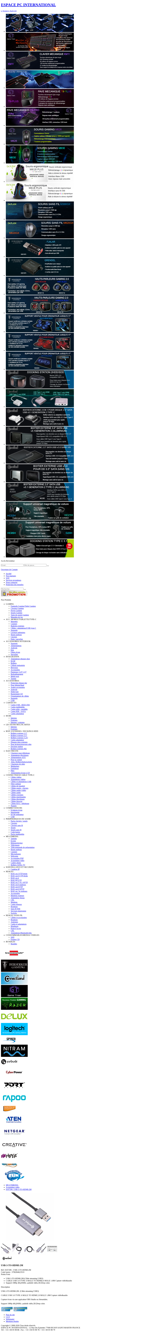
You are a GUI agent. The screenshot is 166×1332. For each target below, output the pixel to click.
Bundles (14, 944)
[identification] (48, 565)
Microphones (16, 854)
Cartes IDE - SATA (18, 711)
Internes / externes (18, 722)
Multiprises (15, 766)
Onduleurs (15, 768)
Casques (14, 624)
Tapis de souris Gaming (20, 615)
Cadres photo (16, 863)
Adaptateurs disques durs (20, 659)
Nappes (14, 806)
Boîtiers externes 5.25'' (19, 738)
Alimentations (16, 646)
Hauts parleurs (16, 635)
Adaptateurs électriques (20, 755)
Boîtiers (14, 663)
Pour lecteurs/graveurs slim (21, 744)
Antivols (14, 648)
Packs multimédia (17, 834)
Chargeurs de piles (18, 764)
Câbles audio (16, 793)
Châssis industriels (18, 665)
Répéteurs (14, 926)
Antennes (14, 922)
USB (13, 700)
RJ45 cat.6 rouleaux (18, 885)
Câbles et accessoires (19, 918)
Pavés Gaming (16, 611)
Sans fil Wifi (15, 909)
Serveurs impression (18, 911)
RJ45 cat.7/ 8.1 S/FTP (19, 882)
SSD (12, 937)
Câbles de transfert (18, 786)
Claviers (14, 637)
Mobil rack (15, 676)
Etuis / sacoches (17, 639)
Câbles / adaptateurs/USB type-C (23, 628)
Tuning (13, 679)
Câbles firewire (16, 801)
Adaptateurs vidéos (18, 779)
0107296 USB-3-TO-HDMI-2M (18, 1189)
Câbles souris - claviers (19, 788)
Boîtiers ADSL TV (18, 865)
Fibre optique (16, 784)
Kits (12, 650)
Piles (12, 771)
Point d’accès (16, 928)
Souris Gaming (16, 613)
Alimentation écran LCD (20, 773)
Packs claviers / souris (19, 821)
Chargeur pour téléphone (20, 753)
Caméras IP (15, 869)
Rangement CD (17, 694)
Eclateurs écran (16, 810)
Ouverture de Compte (9, 569)
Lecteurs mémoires (18, 632)
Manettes (14, 622)
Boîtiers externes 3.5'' (19, 736)
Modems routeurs (17, 896)
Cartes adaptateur (17, 714)
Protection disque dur (19, 683)
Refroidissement (17, 674)
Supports (14, 630)
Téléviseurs (15, 845)
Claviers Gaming (17, 608)
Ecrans (13, 841)
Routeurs (14, 907)
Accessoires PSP (17, 858)
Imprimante (15, 812)
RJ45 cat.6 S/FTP (17, 889)
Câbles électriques (18, 799)
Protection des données (14, 585)
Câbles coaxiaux (17, 795)
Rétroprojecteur (17, 843)
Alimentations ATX (18, 757)
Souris (13, 828)
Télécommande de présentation (23, 847)
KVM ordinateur (17, 814)
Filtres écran (15, 652)
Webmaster (10, 1319)
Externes (14, 720)
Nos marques (11, 576)
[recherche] (25, 589)
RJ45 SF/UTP (16, 880)
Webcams (14, 856)
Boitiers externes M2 (19, 749)
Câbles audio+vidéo (18, 790)
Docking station (17, 746)
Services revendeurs (13, 580)
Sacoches (14, 654)
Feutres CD (15, 939)
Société (8, 574)
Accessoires (15, 670)
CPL (12, 900)
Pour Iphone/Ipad (17, 685)
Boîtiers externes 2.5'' (19, 733)
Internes (14, 718)
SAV (8, 578)
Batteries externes (17, 626)
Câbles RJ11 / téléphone (20, 803)
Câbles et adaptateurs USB (21, 782)
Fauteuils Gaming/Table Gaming (23, 606)
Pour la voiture (16, 760)
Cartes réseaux (16, 904)
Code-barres (15, 832)
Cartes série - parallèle (19, 709)
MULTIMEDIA (12, 1185)
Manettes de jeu (17, 617)
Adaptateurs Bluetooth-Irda (21, 933)
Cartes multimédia (18, 707)
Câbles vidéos (16, 777)
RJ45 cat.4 (15, 878)
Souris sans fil (16, 830)
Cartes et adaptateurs (18, 924)
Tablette (14, 839)
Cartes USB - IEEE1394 (20, 705)
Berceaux (14, 668)
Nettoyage (15, 692)
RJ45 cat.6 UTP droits (19, 876)
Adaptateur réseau (18, 898)
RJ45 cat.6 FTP (17, 887)
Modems (14, 902)
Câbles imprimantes (18, 797)
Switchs (14, 913)
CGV (8, 1317)
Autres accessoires (18, 687)
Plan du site (10, 1315)
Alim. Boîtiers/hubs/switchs (21, 762)
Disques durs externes (19, 742)
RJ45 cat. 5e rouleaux (19, 891)
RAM (13, 661)
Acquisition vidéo (17, 860)
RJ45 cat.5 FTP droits (19, 874)
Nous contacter (11, 582)
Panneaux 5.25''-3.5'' (19, 672)
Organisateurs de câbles (20, 696)
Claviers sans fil (17, 825)
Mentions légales (12, 1321)
